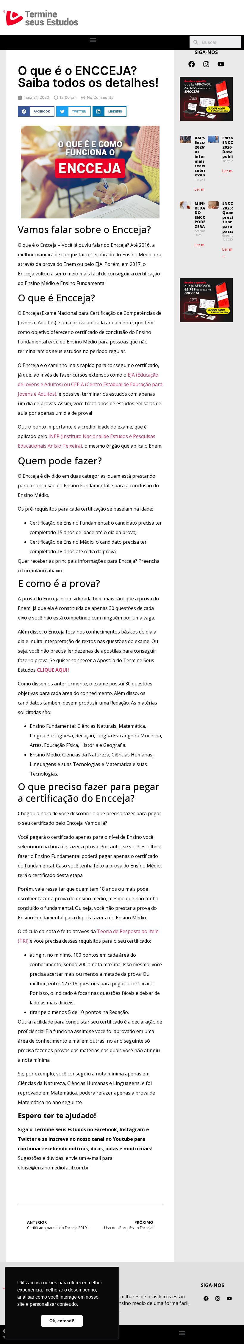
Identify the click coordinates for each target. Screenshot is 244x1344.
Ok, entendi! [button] (61, 1320)
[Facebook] (191, 64)
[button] (93, 40)
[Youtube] (220, 64)
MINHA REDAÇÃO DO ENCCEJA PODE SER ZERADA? (204, 215)
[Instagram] (206, 64)
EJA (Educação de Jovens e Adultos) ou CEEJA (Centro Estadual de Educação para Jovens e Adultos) (90, 384)
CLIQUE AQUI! (53, 670)
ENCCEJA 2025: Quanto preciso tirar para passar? (230, 217)
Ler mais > (204, 189)
